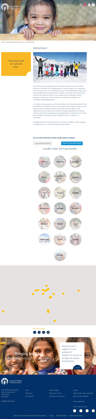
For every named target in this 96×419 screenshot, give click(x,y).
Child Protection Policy (80, 407)
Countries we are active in (57, 396)
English (84, 4)
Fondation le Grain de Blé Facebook (72, 143)
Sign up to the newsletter (81, 396)
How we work (29, 396)
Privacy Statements (79, 401)
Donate (77, 367)
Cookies (51, 416)
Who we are (28, 393)
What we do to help (55, 393)
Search (80, 4)
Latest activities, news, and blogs (83, 393)
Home (3, 42)
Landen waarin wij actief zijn (15, 42)
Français (89, 4)
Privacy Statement (61, 416)
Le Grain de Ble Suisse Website (42, 143)
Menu (93, 4)
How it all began (54, 390)
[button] (48, 310)
